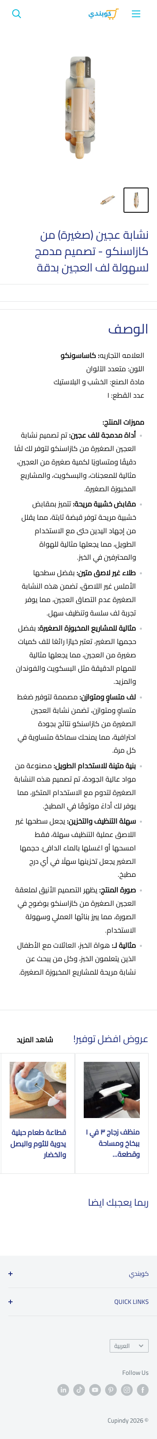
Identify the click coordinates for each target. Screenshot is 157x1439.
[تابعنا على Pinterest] (111, 1390)
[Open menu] (136, 13)
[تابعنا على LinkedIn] (63, 1390)
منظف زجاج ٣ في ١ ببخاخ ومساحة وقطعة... (113, 1143)
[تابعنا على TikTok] (79, 1390)
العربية (122, 1345)
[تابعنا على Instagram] (127, 1390)
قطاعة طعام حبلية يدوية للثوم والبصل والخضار (38, 1143)
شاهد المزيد (35, 1039)
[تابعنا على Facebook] (143, 1390)
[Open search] (16, 13)
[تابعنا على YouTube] (95, 1390)
